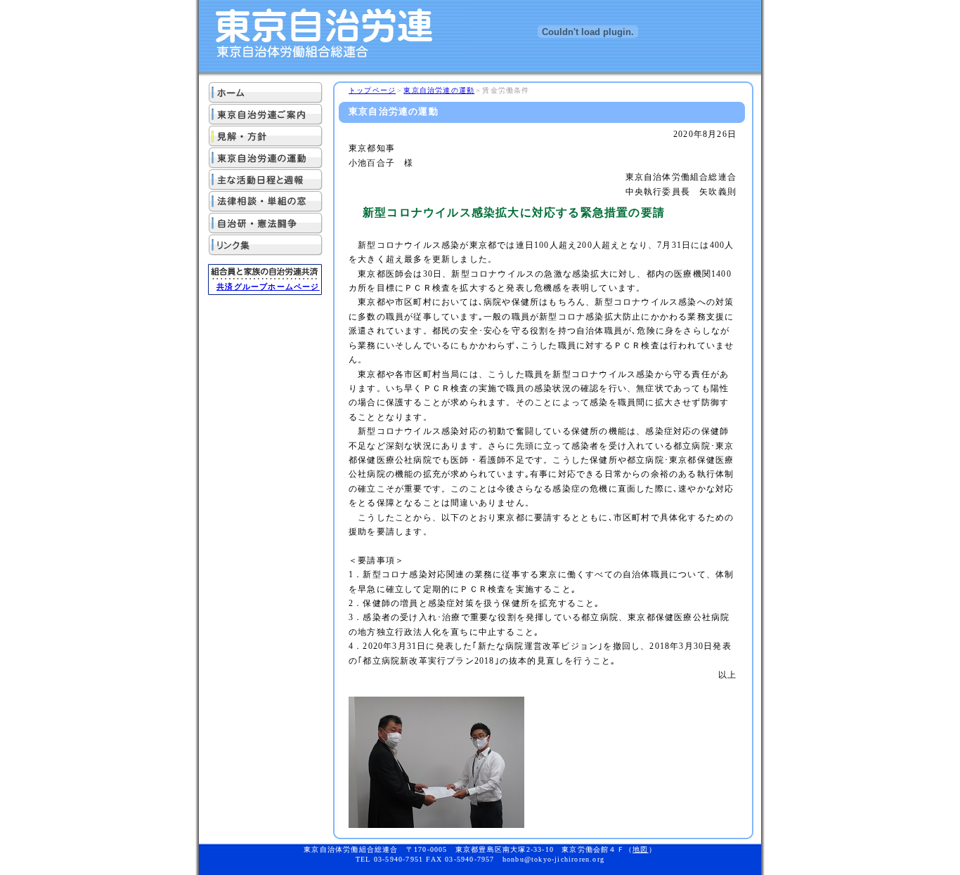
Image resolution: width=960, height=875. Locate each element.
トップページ (372, 90)
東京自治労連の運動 (438, 90)
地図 (640, 849)
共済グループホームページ (267, 286)
